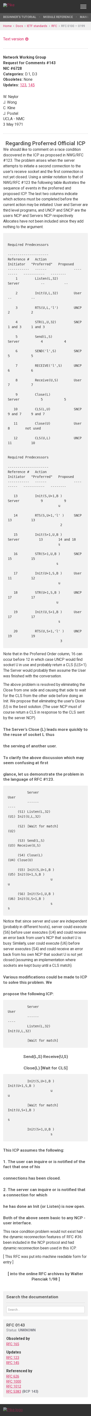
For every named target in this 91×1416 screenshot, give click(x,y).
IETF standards (37, 26)
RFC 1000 (13, 1381)
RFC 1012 (13, 1386)
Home (7, 26)
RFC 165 (12, 1344)
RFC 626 (12, 1376)
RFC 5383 (13, 1391)
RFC (54, 26)
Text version (13, 39)
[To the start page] (13, 1409)
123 (23, 85)
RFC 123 (12, 1358)
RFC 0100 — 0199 (73, 26)
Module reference (58, 17)
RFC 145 (12, 1363)
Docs (19, 26)
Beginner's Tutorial (19, 17)
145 (31, 85)
